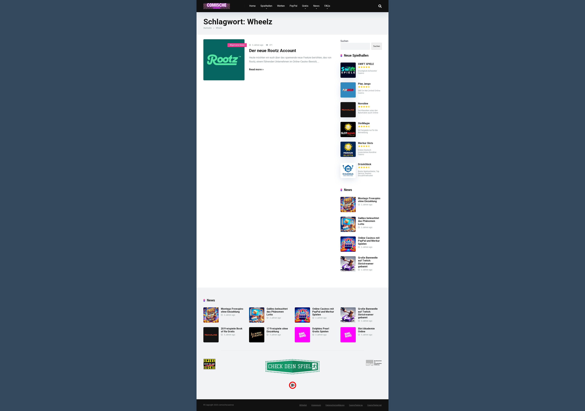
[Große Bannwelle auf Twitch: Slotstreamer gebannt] (348, 270)
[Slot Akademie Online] (348, 341)
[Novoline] (348, 116)
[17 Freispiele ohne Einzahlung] (256, 341)
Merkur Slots (365, 143)
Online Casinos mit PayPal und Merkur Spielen (369, 240)
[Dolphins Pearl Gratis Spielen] (302, 341)
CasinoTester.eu (356, 405)
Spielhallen (266, 5)
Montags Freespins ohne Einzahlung (369, 200)
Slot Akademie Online (366, 330)
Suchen (344, 41)
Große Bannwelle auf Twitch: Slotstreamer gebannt (368, 262)
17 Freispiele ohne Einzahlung (277, 330)
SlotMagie (364, 123)
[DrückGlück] (348, 177)
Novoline (363, 103)
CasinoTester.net (374, 405)
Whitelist (303, 405)
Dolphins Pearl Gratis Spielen (320, 330)
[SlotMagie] (348, 136)
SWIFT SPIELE (366, 64)
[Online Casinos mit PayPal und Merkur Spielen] (348, 250)
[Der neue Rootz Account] (224, 59)
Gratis (305, 5)
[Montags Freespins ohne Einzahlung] (348, 211)
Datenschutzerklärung (335, 405)
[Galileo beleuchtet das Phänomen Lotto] (348, 231)
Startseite (207, 28)
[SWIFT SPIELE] (348, 76)
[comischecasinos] (216, 5)
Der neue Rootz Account (272, 50)
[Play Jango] (348, 96)
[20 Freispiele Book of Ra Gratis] (211, 341)
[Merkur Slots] (348, 156)
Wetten (281, 5)
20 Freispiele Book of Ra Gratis (231, 330)
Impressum (316, 405)
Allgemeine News (237, 45)
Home (252, 5)
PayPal (293, 5)
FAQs (327, 5)
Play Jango (364, 83)
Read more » (256, 69)
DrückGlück (364, 164)
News (316, 5)
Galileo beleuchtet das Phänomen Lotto (368, 221)
